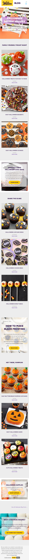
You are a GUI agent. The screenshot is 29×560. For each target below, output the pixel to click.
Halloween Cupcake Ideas (14, 232)
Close (18, 557)
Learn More (14, 182)
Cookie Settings (7, 557)
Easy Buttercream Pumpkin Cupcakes (14, 396)
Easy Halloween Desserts (14, 114)
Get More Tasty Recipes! (14, 532)
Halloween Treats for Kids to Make (14, 79)
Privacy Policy (14, 555)
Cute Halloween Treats (14, 468)
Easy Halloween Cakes (14, 432)
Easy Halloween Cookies (14, 150)
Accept (14, 557)
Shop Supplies (14, 493)
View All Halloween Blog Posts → (19, 507)
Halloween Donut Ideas (14, 304)
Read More (14, 348)
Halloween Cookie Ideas (14, 268)
